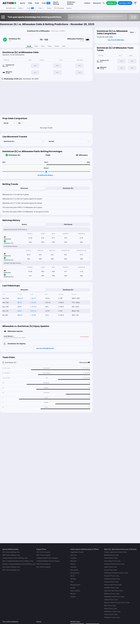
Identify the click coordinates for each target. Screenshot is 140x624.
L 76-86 (33, 315)
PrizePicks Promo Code (112, 617)
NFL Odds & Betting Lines (11, 552)
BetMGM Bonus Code (111, 555)
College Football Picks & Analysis (47, 558)
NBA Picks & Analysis (43, 555)
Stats (63, 46)
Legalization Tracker (77, 552)
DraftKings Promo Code (112, 579)
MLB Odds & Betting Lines (11, 567)
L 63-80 (33, 302)
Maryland (73, 561)
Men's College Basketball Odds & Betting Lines (17, 561)
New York (73, 555)
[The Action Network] (9, 3)
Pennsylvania (74, 573)
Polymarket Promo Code (112, 561)
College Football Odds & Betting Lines (14, 558)
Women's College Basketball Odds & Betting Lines (18, 564)
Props (49, 46)
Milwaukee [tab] (24, 188)
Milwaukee (83, 155)
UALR (19, 311)
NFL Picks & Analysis (43, 552)
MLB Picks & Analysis (43, 564)
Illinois (72, 576)
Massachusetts (75, 585)
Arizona (72, 564)
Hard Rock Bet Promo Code (113, 591)
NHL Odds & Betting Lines (11, 570)
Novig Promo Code (110, 570)
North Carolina (75, 591)
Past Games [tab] (68, 224)
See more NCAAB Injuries (45, 348)
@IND (20, 307)
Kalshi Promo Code (110, 567)
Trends (57, 46)
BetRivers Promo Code (111, 594)
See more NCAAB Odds (116, 40)
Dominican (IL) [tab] (68, 188)
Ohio (71, 582)
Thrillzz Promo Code (111, 614)
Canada (73, 596)
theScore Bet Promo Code (113, 585)
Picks (42, 46)
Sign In (135, 3)
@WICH (20, 298)
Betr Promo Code (110, 605)
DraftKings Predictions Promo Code (116, 573)
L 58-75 (33, 298)
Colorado (73, 567)
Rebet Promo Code (110, 608)
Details (29, 46)
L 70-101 (33, 307)
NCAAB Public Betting (45, 175)
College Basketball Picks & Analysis (48, 561)
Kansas (72, 588)
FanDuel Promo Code (111, 582)
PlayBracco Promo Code (112, 611)
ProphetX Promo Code (111, 576)
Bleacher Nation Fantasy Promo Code (116, 602)
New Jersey (74, 570)
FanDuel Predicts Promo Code (114, 564)
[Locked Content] (46, 171)
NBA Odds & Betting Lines (11, 555)
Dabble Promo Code (111, 599)
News (36, 46)
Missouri (73, 594)
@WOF (20, 315)
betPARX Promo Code (111, 588)
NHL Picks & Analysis (43, 567)
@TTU (20, 302)
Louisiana (73, 558)
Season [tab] (24, 224)
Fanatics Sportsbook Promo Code (115, 552)
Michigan (73, 579)
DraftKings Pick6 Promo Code (114, 596)
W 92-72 (33, 311)
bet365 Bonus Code (111, 558)
